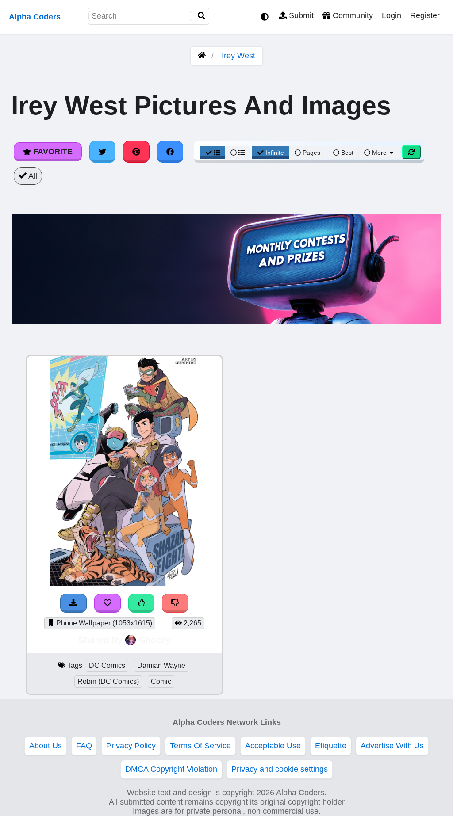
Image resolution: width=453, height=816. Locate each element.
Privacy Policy (131, 745)
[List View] (237, 152)
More (379, 152)
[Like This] (141, 603)
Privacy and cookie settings (279, 769)
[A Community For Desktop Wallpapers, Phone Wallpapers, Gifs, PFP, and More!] (202, 55)
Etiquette (330, 745)
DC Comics (107, 665)
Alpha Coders (35, 16)
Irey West (238, 55)
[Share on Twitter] (102, 151)
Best (346, 152)
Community (351, 15)
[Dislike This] (175, 603)
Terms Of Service (200, 745)
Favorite (52, 151)
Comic (161, 681)
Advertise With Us (392, 745)
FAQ (84, 745)
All (32, 176)
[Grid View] (212, 152)
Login (391, 15)
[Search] (201, 16)
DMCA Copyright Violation (171, 769)
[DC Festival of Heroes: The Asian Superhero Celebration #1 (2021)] (125, 583)
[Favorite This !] (107, 603)
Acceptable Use (273, 745)
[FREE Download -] (73, 603)
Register (425, 15)
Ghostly (154, 640)
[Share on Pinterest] (136, 151)
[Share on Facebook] (170, 151)
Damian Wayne (161, 665)
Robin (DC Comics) (108, 681)
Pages (311, 152)
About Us (45, 745)
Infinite (274, 152)
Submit (300, 15)
